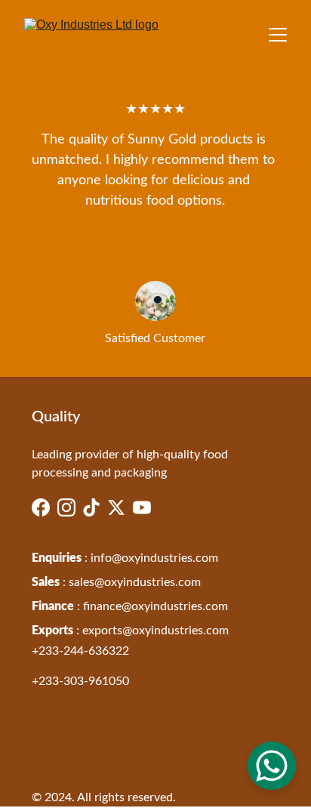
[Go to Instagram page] (66, 507)
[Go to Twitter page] (116, 507)
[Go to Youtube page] (142, 507)
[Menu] (278, 35)
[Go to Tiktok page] (91, 507)
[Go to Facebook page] (41, 507)
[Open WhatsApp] (272, 766)
